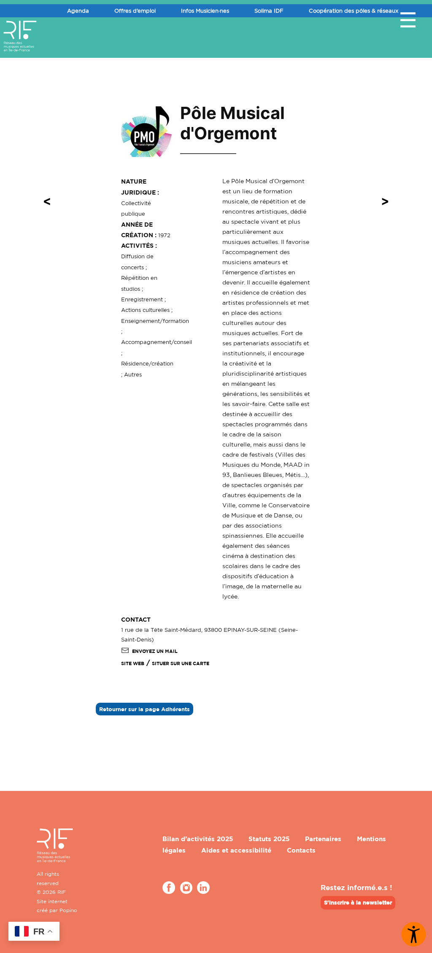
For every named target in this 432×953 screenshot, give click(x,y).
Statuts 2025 (268, 838)
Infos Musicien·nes (205, 11)
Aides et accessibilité (236, 850)
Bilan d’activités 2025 (197, 838)
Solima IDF (269, 11)
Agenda (78, 11)
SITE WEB (132, 663)
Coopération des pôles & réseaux (353, 11)
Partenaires (323, 838)
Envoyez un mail (155, 651)
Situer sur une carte (180, 663)
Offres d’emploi (135, 11)
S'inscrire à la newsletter (358, 902)
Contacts (301, 850)
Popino (68, 910)
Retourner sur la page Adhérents (144, 709)
